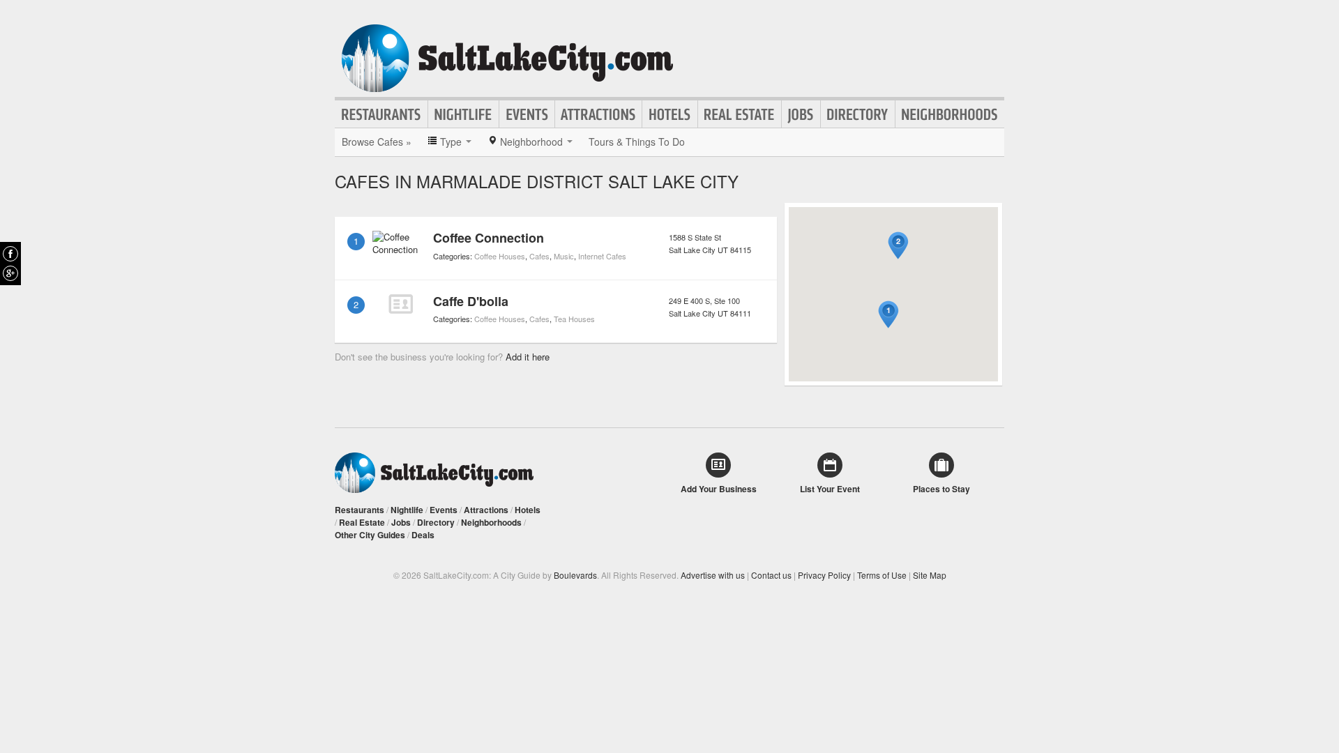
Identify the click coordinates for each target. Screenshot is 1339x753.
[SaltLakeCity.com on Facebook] (10, 253)
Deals (422, 534)
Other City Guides (370, 534)
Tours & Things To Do (637, 142)
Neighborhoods (949, 114)
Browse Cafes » (376, 142)
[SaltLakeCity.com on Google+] (10, 273)
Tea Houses (574, 318)
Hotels (669, 114)
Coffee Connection (488, 238)
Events (526, 114)
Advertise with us (713, 575)
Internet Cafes (602, 255)
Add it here (528, 356)
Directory (858, 114)
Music (564, 255)
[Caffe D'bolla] (400, 304)
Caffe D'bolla (470, 301)
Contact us (771, 575)
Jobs (801, 114)
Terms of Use (882, 575)
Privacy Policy (824, 575)
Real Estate (739, 114)
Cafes (539, 255)
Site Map (929, 575)
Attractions (598, 114)
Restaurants (381, 114)
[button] (888, 315)
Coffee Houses (499, 255)
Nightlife (463, 114)
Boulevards (575, 575)
